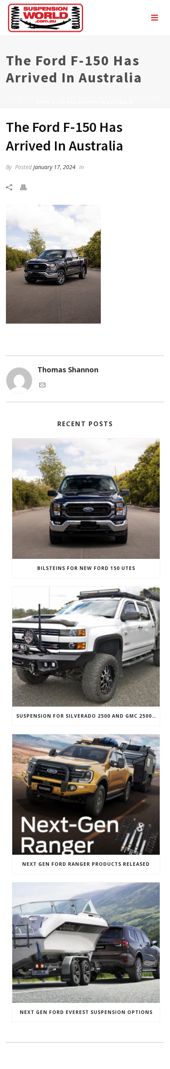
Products (41, 98)
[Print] (27, 187)
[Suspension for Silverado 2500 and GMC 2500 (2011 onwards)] (86, 647)
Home (16, 98)
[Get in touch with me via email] (42, 385)
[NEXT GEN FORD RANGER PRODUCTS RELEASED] (86, 794)
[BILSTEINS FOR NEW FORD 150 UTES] (86, 498)
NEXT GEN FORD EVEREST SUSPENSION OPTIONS (86, 1012)
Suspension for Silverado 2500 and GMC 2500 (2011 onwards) (88, 716)
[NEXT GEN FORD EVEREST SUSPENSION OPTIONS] (86, 942)
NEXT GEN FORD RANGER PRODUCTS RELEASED (86, 864)
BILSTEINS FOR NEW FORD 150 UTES (103, 98)
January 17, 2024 (54, 167)
